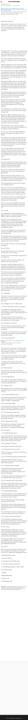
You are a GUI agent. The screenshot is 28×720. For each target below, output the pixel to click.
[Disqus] (14, 608)
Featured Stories (5, 4)
